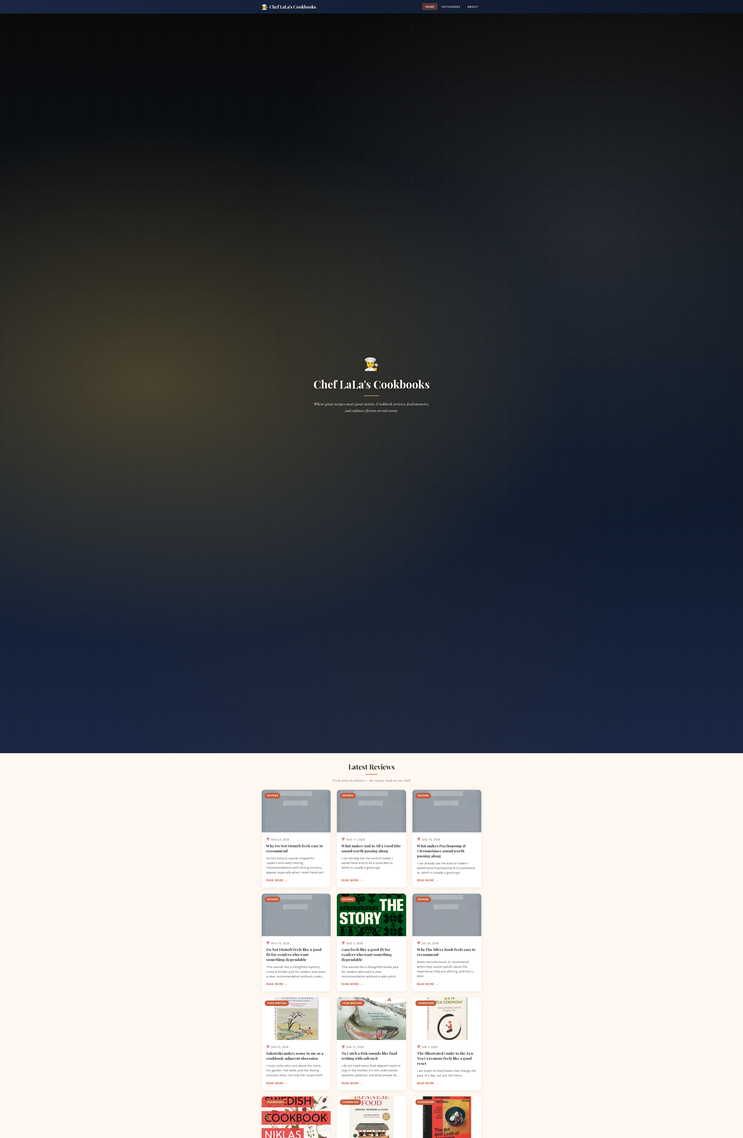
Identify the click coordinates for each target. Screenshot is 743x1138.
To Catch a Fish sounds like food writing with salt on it (369, 1056)
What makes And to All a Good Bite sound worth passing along (371, 848)
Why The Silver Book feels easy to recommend (446, 952)
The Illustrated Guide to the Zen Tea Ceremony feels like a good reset (445, 1058)
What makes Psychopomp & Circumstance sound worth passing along (441, 850)
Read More (274, 880)
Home (429, 7)
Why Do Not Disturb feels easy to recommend (294, 848)
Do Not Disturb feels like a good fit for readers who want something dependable (294, 954)
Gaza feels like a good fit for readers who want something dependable (367, 954)
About (472, 7)
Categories (451, 7)
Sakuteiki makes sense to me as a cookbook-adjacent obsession (294, 1056)
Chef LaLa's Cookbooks (289, 6)
